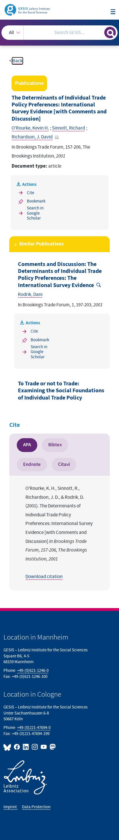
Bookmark (36, 201)
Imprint (10, 807)
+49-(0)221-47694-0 (34, 727)
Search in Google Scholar (35, 213)
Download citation (44, 576)
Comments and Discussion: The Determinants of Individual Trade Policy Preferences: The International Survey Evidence (60, 274)
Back (17, 61)
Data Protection (36, 807)
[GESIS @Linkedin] (26, 747)
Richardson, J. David (32, 137)
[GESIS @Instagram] (35, 747)
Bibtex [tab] (55, 444)
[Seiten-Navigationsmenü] (113, 12)
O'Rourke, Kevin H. (30, 128)
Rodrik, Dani (30, 294)
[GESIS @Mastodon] (52, 747)
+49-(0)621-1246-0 (33, 670)
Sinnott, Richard (68, 128)
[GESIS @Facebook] (17, 747)
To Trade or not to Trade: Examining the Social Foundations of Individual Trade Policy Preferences (61, 394)
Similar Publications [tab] (41, 244)
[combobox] (59, 33)
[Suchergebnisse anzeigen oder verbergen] (110, 32)
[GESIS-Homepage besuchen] (28, 9)
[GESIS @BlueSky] (8, 747)
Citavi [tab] (64, 464)
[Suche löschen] (100, 32)
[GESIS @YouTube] (44, 747)
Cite (30, 193)
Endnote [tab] (32, 464)
